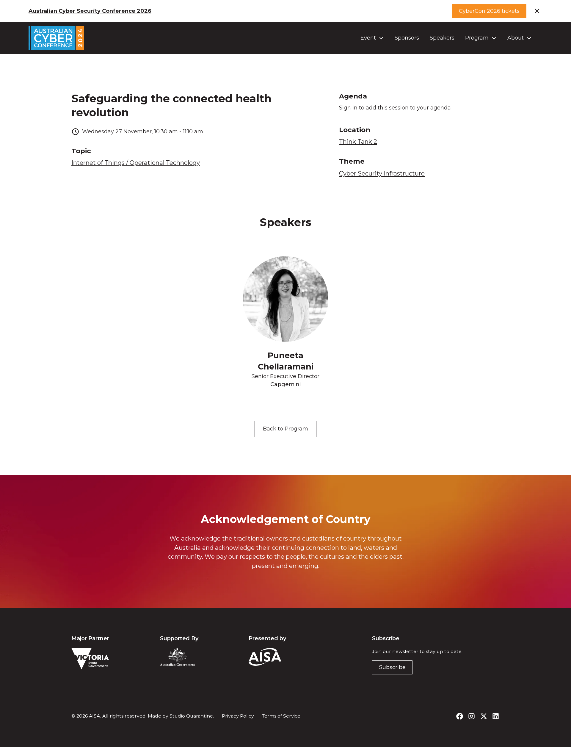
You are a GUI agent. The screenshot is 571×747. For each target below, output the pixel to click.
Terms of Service (281, 716)
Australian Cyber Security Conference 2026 (90, 11)
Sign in (348, 107)
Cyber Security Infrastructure (382, 173)
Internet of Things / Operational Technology (135, 162)
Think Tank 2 (358, 141)
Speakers (442, 38)
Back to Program (285, 428)
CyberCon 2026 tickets (489, 11)
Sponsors (407, 38)
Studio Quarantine (191, 716)
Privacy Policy (238, 716)
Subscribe (392, 667)
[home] (56, 38)
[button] (372, 38)
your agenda (434, 107)
